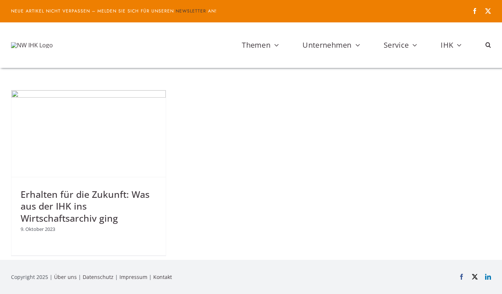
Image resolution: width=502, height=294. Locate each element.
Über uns (65, 276)
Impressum (133, 276)
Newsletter (191, 11)
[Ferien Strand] (32, 45)
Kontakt (162, 276)
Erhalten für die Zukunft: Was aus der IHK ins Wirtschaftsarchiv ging (85, 206)
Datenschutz (98, 276)
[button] (488, 45)
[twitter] (488, 11)
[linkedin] (488, 277)
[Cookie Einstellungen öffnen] (16, 284)
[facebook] (475, 11)
